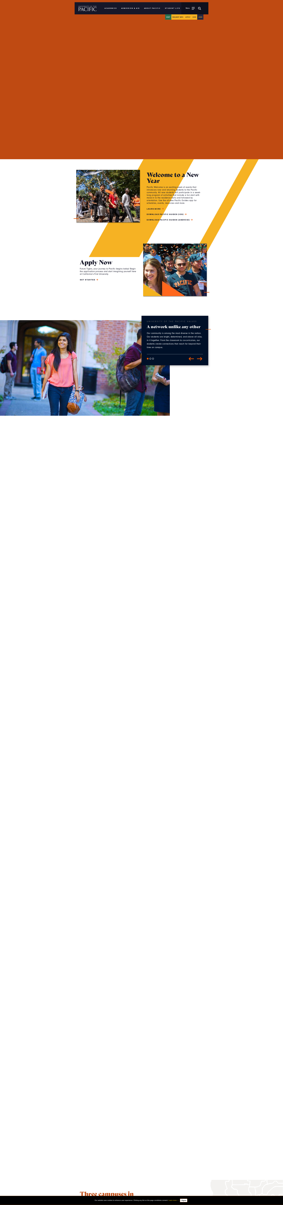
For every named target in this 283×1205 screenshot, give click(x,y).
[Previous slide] (78, 102)
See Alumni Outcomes (86, 94)
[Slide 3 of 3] (153, 359)
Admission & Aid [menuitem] (130, 8)
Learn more (172, 1200)
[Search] (199, 8)
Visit (168, 17)
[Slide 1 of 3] (148, 359)
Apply (187, 17)
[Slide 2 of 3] (150, 359)
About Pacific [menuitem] (152, 8)
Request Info (177, 17)
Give (194, 17)
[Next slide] (86, 102)
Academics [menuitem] (111, 8)
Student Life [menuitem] (172, 8)
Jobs (200, 17)
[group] (141, 79)
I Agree (183, 1200)
